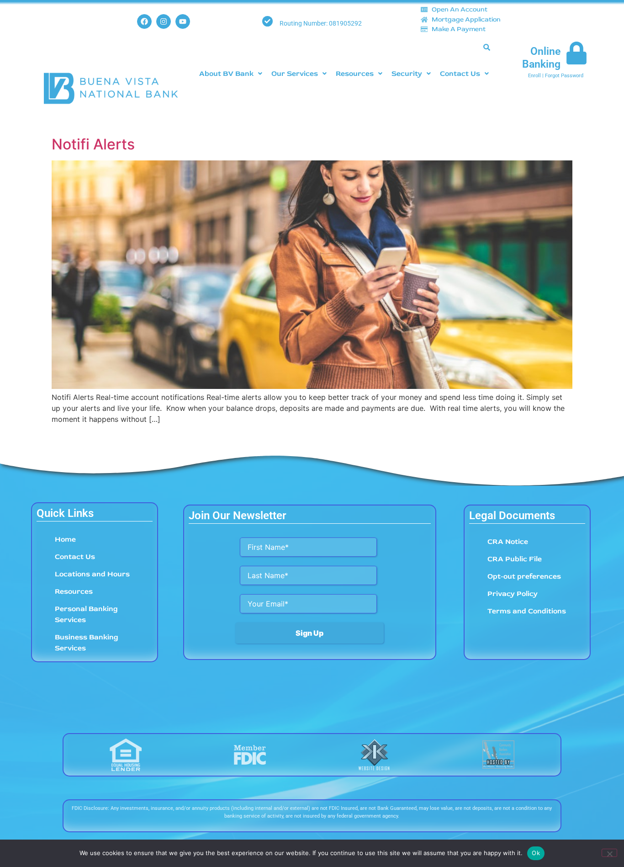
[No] (609, 853)
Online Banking (541, 57)
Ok (536, 852)
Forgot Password (564, 76)
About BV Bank (227, 73)
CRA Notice (507, 541)
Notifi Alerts (93, 144)
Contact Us (460, 73)
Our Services (295, 73)
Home (65, 539)
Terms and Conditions (526, 611)
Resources (355, 73)
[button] (231, 73)
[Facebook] (144, 21)
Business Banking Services (86, 643)
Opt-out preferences (524, 576)
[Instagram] (163, 21)
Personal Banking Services (86, 614)
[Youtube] (182, 21)
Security (407, 73)
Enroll (534, 76)
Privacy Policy (512, 593)
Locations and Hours (92, 574)
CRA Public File (514, 559)
